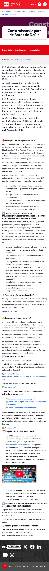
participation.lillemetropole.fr (17, 444)
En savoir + (17, 566)
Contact (26, 566)
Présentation (7, 50)
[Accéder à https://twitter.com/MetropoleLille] (25, 547)
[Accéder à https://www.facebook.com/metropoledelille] (32, 547)
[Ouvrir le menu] (4, 566)
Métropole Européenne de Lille (14, 11)
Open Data (34, 566)
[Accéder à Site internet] (11, 547)
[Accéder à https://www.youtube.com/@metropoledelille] (5, 555)
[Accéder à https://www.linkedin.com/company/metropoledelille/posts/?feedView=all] (39, 547)
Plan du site (8, 566)
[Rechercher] (40, 4)
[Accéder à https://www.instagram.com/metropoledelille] (12, 555)
